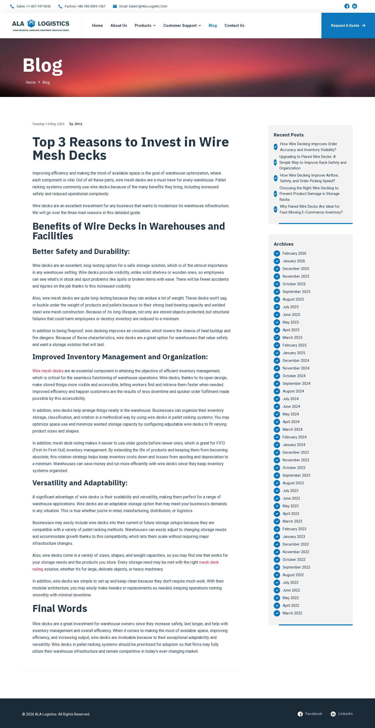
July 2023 (290, 490)
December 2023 (296, 452)
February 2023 (294, 529)
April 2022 (291, 605)
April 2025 (291, 330)
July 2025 (290, 307)
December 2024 (296, 360)
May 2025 (291, 322)
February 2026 (294, 253)
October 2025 (294, 284)
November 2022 (296, 552)
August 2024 (293, 391)
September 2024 (296, 383)
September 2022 (296, 567)
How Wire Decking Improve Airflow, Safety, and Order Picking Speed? (309, 178)
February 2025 (294, 345)
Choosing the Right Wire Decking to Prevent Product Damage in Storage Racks (310, 194)
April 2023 (291, 513)
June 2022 (291, 590)
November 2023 (296, 460)
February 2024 (294, 437)
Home (31, 82)
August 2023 (293, 483)
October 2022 (294, 559)
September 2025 (296, 291)
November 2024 (296, 368)
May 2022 (291, 598)
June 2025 (291, 314)
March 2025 (292, 337)
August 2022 (293, 575)
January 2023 (294, 536)
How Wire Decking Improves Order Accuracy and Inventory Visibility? (308, 147)
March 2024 (292, 429)
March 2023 (292, 521)
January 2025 (294, 353)
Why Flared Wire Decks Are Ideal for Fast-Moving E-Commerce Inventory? (311, 209)
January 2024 (294, 444)
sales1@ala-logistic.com (148, 6)
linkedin (345, 714)
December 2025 (296, 268)
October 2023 (294, 467)
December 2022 (296, 544)
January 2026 (294, 261)
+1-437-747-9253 (38, 6)
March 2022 (292, 613)
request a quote (345, 25)
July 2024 (290, 399)
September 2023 (296, 475)
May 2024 (291, 414)
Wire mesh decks (48, 370)
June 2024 (291, 406)
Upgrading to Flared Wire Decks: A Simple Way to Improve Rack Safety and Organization (312, 162)
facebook (313, 714)
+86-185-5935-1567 (91, 6)
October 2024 (294, 376)
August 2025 (293, 299)
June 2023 (291, 498)
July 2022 (290, 582)
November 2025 (296, 276)
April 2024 (291, 421)
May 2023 (291, 506)
